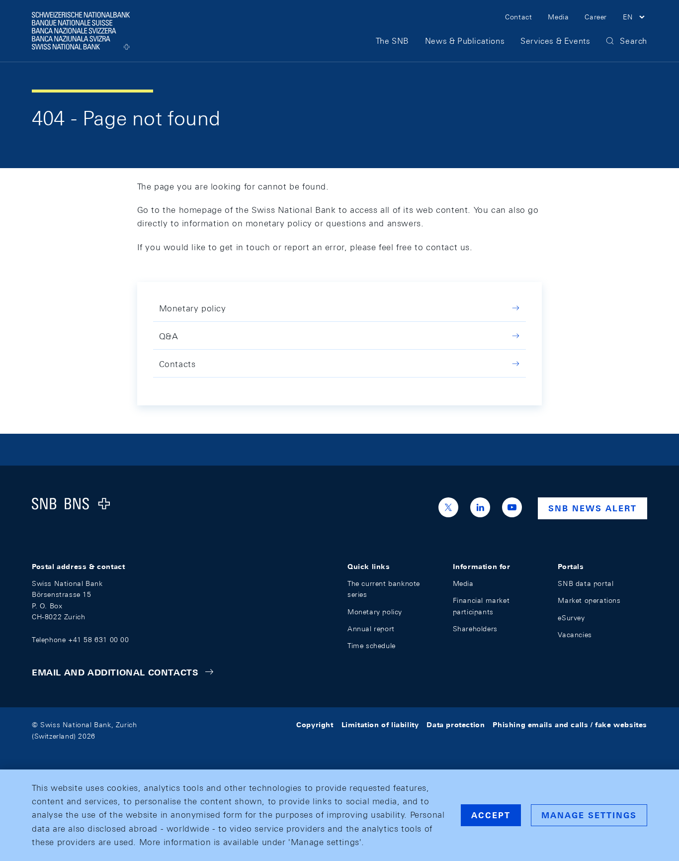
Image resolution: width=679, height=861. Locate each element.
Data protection (455, 724)
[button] (635, 18)
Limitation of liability (380, 724)
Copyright (314, 724)
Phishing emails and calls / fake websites (570, 724)
